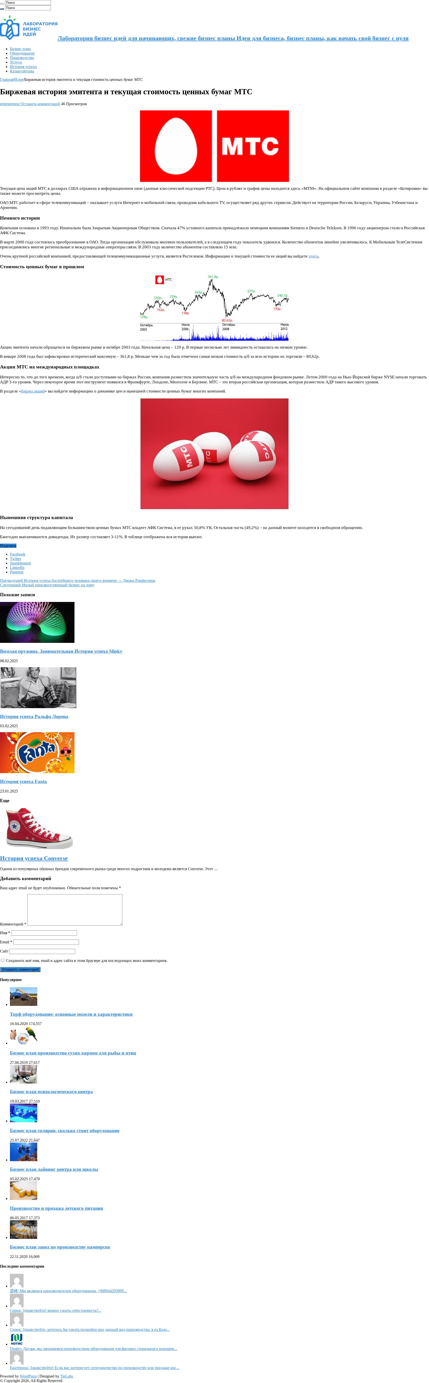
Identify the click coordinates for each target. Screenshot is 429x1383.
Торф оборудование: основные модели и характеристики (71, 1014)
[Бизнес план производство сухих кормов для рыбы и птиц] (23, 1043)
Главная (6, 79)
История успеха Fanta (23, 781)
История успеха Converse (34, 858)
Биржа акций (33, 391)
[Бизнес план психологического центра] (23, 1082)
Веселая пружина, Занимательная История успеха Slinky (61, 651)
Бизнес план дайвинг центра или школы (54, 1169)
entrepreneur (10, 104)
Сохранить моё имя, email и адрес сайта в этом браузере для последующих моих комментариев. (87, 960)
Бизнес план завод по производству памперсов (60, 1247)
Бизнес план (20, 49)
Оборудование (22, 53)
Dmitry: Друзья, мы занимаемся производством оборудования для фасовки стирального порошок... (93, 1349)
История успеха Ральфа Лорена (34, 716)
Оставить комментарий (40, 104)
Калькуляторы (22, 71)
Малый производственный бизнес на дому (47, 585)
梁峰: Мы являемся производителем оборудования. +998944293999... (68, 1291)
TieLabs (66, 1376)
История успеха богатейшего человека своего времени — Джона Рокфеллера (77, 580)
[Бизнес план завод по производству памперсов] (23, 1237)
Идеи (18, 79)
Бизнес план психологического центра (51, 1091)
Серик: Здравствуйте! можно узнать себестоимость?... (55, 1310)
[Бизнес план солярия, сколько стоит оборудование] (23, 1121)
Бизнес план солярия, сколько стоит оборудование (64, 1130)
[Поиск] (2, 3)
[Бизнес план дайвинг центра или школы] (23, 1160)
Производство (22, 58)
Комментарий (13, 924)
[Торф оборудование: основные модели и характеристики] (23, 1004)
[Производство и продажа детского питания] (23, 1198)
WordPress (28, 1376)
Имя (5, 933)
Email (6, 942)
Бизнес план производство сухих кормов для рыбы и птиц (73, 1052)
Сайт (4, 951)
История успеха (23, 67)
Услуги (16, 62)
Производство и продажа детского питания (56, 1208)
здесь (314, 256)
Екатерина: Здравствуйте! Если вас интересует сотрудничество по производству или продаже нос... (94, 1368)
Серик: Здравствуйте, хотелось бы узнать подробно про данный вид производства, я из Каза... (90, 1329)
